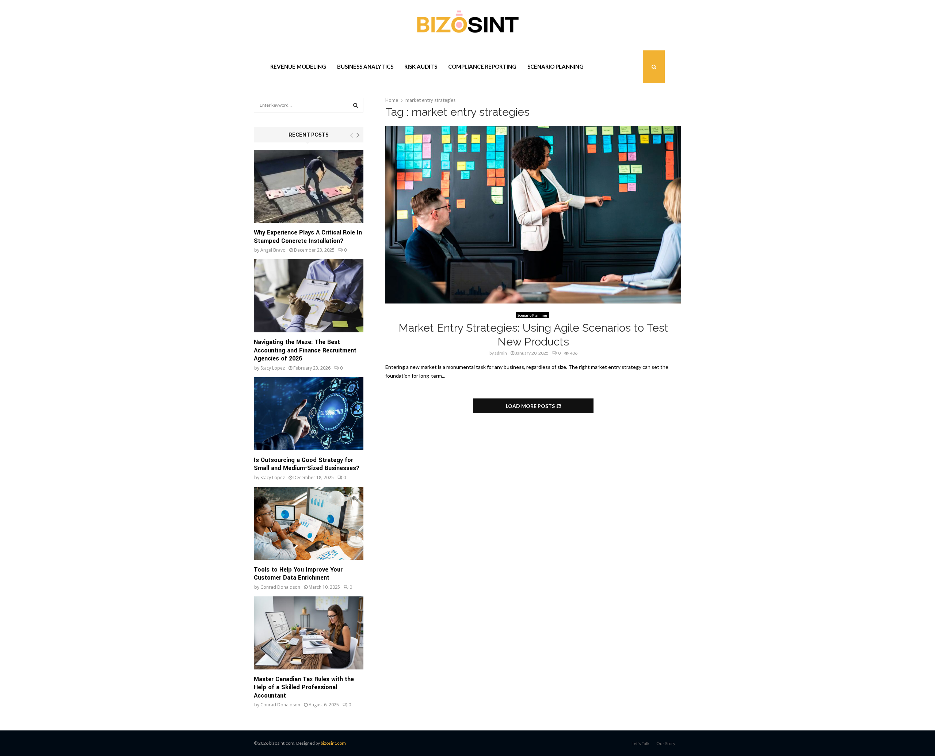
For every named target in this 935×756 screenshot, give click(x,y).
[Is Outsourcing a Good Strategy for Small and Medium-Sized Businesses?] (308, 413)
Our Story (665, 743)
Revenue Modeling (298, 66)
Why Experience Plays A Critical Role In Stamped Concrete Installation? (308, 236)
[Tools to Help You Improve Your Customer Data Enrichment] (308, 523)
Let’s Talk (640, 743)
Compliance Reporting (482, 66)
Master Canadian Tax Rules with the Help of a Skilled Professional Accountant (304, 687)
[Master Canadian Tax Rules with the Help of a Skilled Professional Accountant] (308, 632)
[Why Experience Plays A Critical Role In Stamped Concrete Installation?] (308, 186)
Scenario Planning (555, 66)
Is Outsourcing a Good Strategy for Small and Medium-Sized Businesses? (307, 464)
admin (501, 353)
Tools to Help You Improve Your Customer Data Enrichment (298, 573)
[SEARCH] (355, 105)
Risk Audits (420, 66)
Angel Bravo (273, 250)
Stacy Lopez (272, 368)
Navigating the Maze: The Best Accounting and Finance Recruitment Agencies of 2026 (305, 350)
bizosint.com (333, 743)
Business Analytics (365, 66)
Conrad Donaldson (280, 587)
